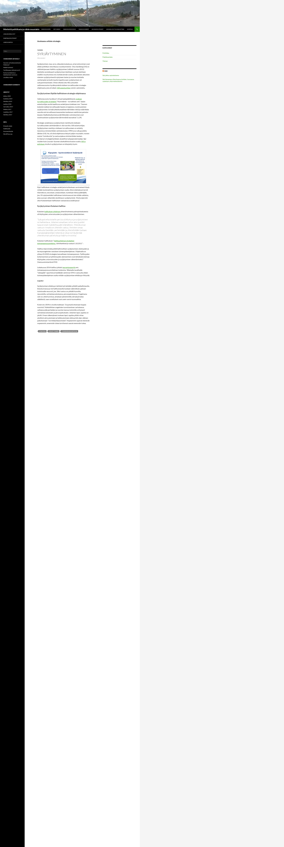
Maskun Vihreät (84, 29)
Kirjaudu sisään (7, 126)
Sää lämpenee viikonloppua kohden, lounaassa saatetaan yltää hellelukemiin (118, 80)
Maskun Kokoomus (69, 29)
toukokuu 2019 (7, 99)
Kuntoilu (130, 29)
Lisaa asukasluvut (9, 34)
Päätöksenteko (108, 57)
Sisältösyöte (6, 128)
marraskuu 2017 (8, 107)
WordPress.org (7, 134)
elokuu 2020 (7, 96)
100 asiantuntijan (64, 88)
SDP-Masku (56, 29)
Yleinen (40, 50)
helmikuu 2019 (7, 101)
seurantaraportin (69, 267)
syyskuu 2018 (7, 104)
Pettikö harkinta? (8, 67)
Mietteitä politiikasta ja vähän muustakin (21, 29)
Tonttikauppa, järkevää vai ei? (11, 70)
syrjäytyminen (54, 331)
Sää (105, 71)
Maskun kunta (45, 29)
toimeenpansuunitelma (69, 331)
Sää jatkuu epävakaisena (111, 75)
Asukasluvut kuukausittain (115, 29)
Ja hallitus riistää (8, 77)
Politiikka (106, 53)
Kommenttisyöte (8, 131)
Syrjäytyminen (51, 54)
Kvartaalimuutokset (10, 38)
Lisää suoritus (8, 42)
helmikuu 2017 (7, 115)
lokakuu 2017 (7, 109)
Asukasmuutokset (97, 29)
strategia (42, 331)
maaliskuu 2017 (8, 112)
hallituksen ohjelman (52, 211)
